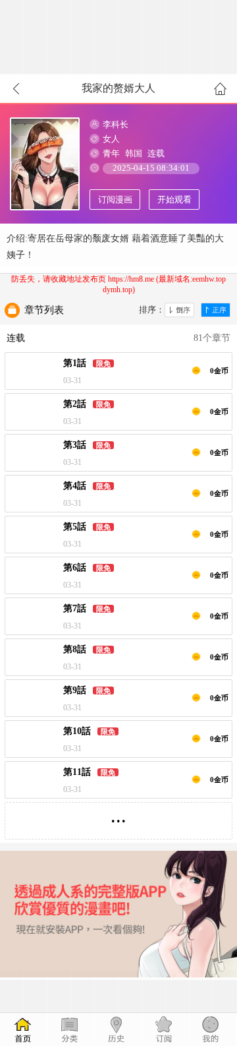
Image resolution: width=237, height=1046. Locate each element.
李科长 (115, 124)
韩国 (133, 153)
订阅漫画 (115, 199)
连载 (156, 153)
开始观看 (174, 199)
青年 (111, 153)
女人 (111, 139)
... (118, 815)
